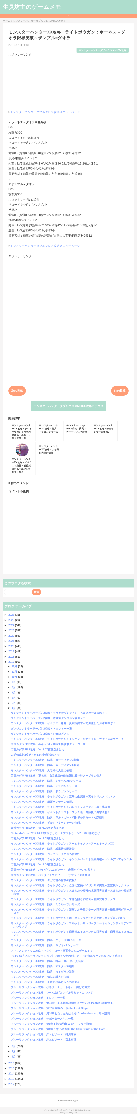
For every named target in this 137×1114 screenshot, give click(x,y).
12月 (15, 666)
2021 (11, 640)
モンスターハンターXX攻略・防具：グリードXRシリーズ (46, 940)
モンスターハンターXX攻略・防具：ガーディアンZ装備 (45, 759)
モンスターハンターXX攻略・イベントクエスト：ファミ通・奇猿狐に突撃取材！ (60, 812)
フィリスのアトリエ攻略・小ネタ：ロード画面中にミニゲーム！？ (52, 950)
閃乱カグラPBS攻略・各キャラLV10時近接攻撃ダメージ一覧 (48, 744)
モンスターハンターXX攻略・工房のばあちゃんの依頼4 (45, 981)
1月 (14, 1056)
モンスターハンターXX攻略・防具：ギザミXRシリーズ (44, 945)
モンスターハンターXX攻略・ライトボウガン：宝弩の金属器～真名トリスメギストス (63, 796)
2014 (11, 1073)
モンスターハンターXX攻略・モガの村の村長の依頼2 (43, 880)
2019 (11, 651)
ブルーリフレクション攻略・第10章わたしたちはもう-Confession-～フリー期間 (60, 1013)
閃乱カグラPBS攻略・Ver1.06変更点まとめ (37, 827)
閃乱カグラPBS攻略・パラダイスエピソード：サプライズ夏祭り (50, 874)
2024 (11, 625)
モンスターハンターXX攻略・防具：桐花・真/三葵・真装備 (47, 961)
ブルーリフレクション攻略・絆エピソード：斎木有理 (43, 1039)
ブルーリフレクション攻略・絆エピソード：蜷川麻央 (43, 1034)
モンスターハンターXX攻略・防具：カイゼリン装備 (43, 971)
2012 (11, 1084)
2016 (11, 1063)
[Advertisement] (68, 82)
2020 (11, 646)
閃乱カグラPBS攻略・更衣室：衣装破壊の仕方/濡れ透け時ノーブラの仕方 (56, 775)
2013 (11, 1078)
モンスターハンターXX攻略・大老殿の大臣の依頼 (41, 770)
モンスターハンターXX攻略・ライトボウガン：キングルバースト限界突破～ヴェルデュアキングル (71, 859)
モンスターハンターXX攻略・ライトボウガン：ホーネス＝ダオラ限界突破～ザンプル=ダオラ (68, 917)
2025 (11, 619)
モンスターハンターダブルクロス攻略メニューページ (45, 112)
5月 (14, 702)
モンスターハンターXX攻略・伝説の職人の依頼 (40, 976)
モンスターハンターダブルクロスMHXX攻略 (102, 50)
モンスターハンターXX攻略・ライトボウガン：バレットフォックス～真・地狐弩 (60, 806)
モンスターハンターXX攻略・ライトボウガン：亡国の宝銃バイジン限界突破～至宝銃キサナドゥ (70, 885)
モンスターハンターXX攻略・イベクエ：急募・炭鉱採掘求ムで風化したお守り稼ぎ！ (63, 723)
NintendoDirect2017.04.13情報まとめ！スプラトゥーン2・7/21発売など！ (56, 833)
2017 (11, 661)
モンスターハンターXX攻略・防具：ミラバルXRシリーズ (46, 780)
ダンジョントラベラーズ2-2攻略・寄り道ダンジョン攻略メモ (48, 717)
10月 (15, 676)
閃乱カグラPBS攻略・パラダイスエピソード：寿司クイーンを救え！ (53, 869)
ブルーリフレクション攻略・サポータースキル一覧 (42, 1018)
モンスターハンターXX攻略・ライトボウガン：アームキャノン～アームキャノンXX (62, 843)
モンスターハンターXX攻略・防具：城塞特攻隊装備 (43, 848)
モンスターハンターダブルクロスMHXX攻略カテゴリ (68, 406)
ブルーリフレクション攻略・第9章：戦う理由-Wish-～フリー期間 (51, 1023)
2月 (14, 1051)
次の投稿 (17, 390)
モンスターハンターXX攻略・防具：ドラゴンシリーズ (44, 791)
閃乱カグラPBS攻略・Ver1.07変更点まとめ (37, 749)
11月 (15, 671)
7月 (14, 692)
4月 (14, 708)
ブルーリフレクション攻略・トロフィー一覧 (38, 997)
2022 (11, 635)
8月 (14, 687)
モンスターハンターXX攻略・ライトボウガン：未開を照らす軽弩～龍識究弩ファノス (63, 899)
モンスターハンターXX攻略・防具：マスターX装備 (42, 966)
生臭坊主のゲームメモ (32, 7)
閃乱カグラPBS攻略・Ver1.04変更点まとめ (37, 864)
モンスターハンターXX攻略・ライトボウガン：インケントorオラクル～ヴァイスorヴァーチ (67, 738)
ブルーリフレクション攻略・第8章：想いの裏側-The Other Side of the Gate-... (59, 1028)
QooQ (74, 1112)
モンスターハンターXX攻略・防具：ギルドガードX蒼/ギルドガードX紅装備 (57, 817)
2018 (11, 656)
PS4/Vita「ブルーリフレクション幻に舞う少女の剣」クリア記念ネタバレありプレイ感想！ (67, 955)
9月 (14, 682)
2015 (11, 1068)
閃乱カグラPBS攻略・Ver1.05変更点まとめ (37, 838)
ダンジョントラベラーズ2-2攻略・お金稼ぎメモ (40, 733)
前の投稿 (120, 390)
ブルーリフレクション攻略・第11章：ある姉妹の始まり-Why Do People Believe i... (62, 1002)
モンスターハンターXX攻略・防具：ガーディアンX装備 (45, 765)
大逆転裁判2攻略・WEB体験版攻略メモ (35, 754)
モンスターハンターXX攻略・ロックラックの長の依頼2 (45, 854)
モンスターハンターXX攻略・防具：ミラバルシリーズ (44, 785)
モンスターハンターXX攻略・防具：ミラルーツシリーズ (45, 904)
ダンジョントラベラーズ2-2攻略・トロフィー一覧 (41, 728)
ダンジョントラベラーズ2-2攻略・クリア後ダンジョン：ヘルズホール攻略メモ (59, 712)
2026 (11, 614)
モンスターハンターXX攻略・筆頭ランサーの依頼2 (42, 801)
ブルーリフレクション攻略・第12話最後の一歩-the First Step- (49, 1008)
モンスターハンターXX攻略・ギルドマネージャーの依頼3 (46, 822)
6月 (14, 697)
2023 (11, 630)
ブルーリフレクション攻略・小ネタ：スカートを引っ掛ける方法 (50, 987)
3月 (14, 1046)
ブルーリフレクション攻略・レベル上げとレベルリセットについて (52, 992)
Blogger (74, 1100)
